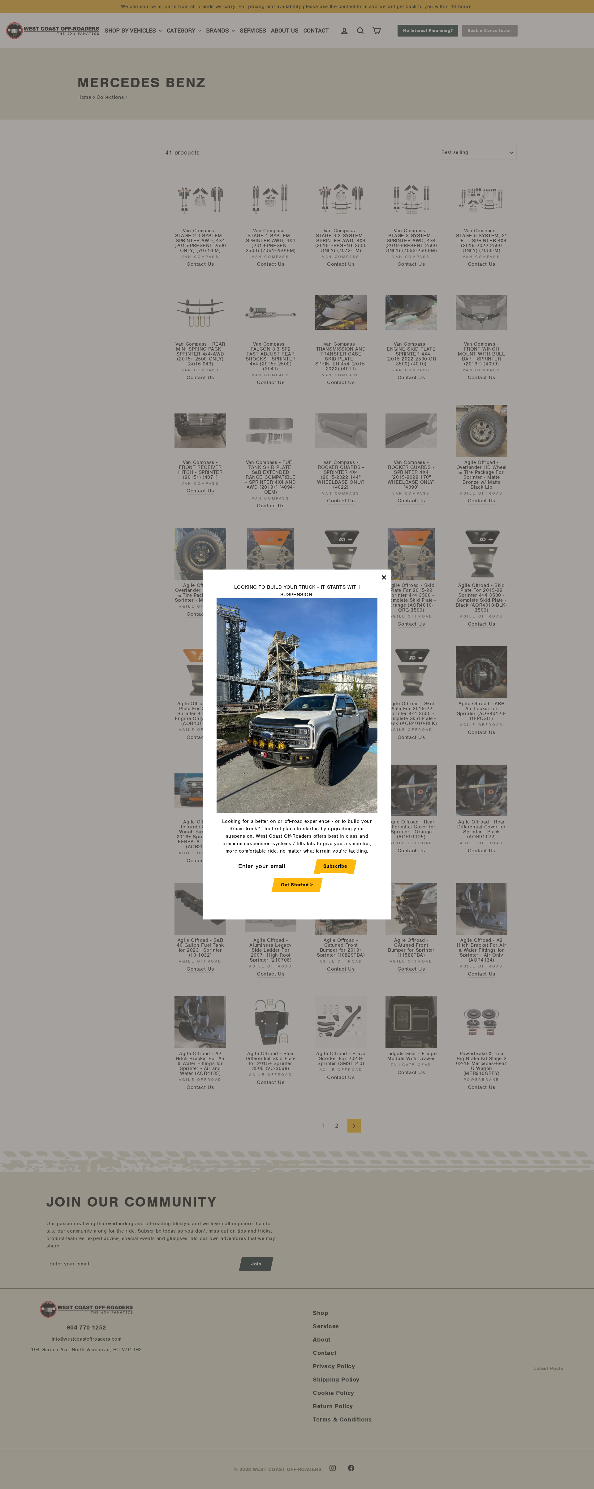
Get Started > (297, 885)
